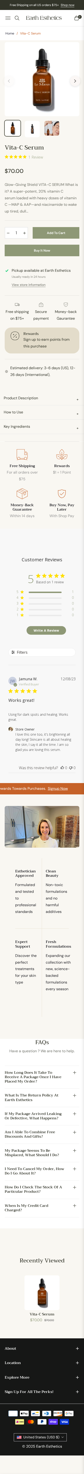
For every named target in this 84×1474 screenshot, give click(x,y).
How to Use (41, 413)
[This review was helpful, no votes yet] (62, 767)
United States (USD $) (41, 1437)
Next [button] (75, 81)
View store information (29, 285)
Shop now (67, 5)
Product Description (41, 399)
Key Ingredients (41, 427)
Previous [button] (9, 81)
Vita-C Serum (42, 1314)
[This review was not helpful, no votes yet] (70, 767)
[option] (42, 79)
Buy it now (42, 250)
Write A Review (46, 630)
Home (9, 33)
